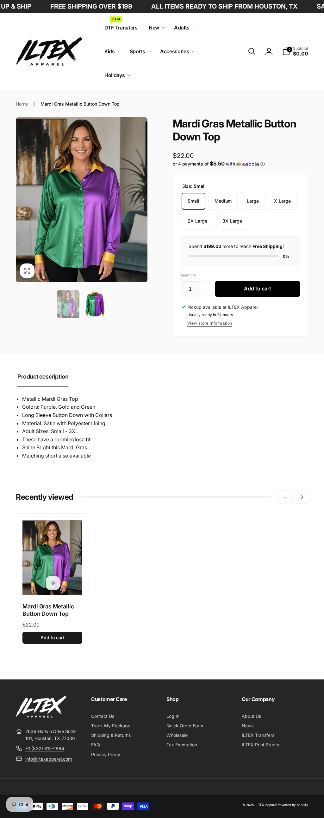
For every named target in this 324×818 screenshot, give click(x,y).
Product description (42, 376)
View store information (209, 323)
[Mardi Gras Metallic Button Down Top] (53, 583)
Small (193, 201)
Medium (223, 201)
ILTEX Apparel (266, 805)
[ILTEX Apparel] (41, 715)
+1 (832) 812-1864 (44, 748)
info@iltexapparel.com (48, 759)
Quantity (188, 275)
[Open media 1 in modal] (81, 199)
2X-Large (197, 221)
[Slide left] (285, 497)
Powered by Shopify (293, 805)
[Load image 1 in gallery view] (68, 304)
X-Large (282, 201)
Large (253, 201)
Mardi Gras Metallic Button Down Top (48, 610)
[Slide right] (301, 497)
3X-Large (232, 221)
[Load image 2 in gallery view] (95, 304)
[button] (156, 28)
